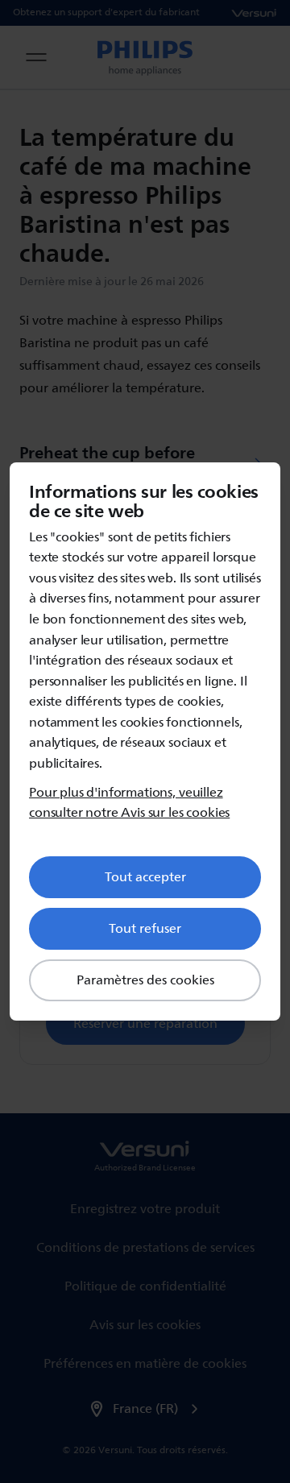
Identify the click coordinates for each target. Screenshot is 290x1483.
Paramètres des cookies (145, 980)
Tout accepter (145, 877)
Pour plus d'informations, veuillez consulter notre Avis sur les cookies (129, 803)
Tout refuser (145, 928)
